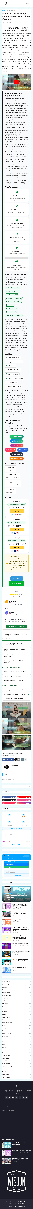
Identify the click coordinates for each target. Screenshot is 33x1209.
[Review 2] (26, 841)
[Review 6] (29, 841)
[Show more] (25, 759)
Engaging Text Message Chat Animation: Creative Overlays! (20, 944)
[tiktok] (23, 1097)
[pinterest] (26, 1097)
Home (3, 10)
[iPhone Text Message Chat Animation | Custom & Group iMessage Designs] (6, 906)
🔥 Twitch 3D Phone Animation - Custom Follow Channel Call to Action (20, 929)
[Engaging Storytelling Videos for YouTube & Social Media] (6, 954)
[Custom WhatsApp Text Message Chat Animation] (6, 1145)
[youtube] (9, 1097)
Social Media (16, 1058)
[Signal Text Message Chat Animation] (6, 970)
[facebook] (6, 1097)
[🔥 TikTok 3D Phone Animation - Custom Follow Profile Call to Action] (6, 962)
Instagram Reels (16, 1030)
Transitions (16, 1071)
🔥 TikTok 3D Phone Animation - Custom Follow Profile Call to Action (20, 961)
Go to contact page (17, 875)
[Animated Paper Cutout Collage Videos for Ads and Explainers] (6, 914)
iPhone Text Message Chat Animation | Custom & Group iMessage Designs (19, 905)
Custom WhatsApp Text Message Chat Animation (20, 1143)
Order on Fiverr (17, 583)
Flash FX (16, 1011)
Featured (21, 753)
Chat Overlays (18, 454)
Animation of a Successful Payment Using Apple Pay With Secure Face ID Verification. (20, 937)
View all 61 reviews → (16, 844)
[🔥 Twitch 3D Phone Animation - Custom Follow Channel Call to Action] (6, 930)
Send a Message (9, 864)
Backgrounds (16, 987)
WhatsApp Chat (17, 436)
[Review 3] (27, 841)
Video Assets (16, 1074)
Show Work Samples (17, 626)
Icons (16, 1025)
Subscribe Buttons (16, 1066)
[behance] (13, 1097)
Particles (16, 1047)
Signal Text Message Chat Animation (19, 968)
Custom (16, 753)
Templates (16, 1069)
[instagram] (20, 1097)
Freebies (16, 1014)
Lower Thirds (16, 1039)
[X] (15, 759)
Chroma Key (16, 998)
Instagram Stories (16, 1033)
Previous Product (7, 786)
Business (16, 989)
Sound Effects (16, 1061)
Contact (17, 578)
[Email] (18, 759)
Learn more (4, 1204)
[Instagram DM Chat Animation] (6, 922)
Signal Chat (23, 450)
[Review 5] (28, 841)
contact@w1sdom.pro (10, 861)
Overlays (16, 1041)
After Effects (16, 984)
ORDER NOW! (6, 755)
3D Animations (16, 981)
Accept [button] (5, 1207)
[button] (2, 3)
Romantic (16, 1052)
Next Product (26, 786)
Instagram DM (18, 445)
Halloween (16, 1020)
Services (12, 755)
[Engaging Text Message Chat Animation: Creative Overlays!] (6, 946)
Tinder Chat (11, 450)
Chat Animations (11, 10)
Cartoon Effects (16, 992)
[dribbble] (16, 1097)
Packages (16, 1044)
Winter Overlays (16, 1077)
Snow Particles (16, 1055)
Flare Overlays (16, 1009)
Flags (16, 1006)
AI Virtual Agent (17, 458)
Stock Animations (16, 1063)
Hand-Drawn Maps (16, 1022)
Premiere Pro (16, 1050)
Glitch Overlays (16, 1017)
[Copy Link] (22, 759)
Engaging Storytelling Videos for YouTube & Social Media (21, 952)
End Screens (16, 1003)
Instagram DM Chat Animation (20, 920)
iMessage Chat (17, 441)
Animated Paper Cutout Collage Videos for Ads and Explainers (20, 912)
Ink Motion (16, 1028)
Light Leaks (16, 1036)
